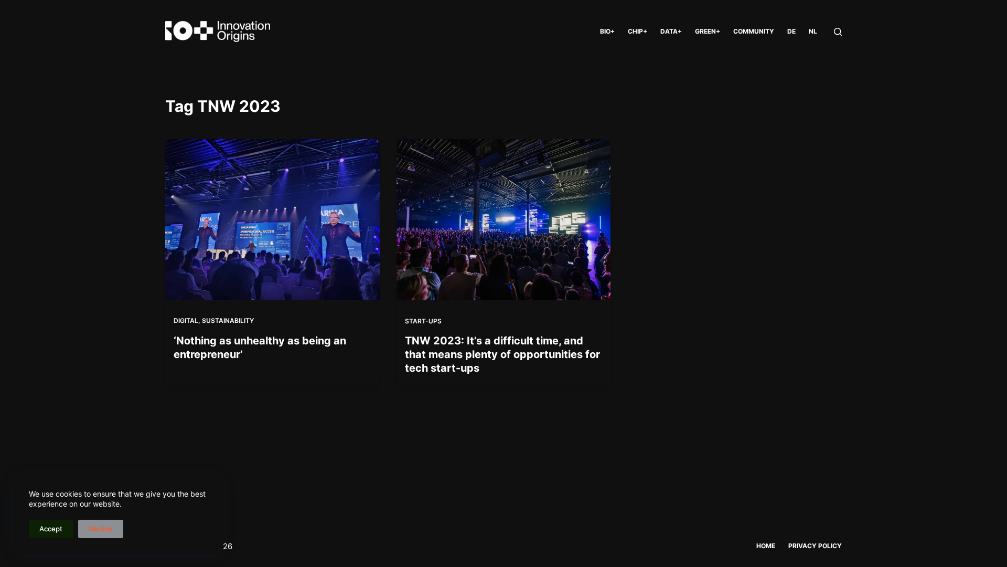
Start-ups (423, 321)
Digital (186, 320)
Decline (101, 528)
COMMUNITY (753, 31)
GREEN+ (707, 31)
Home (765, 546)
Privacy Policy (815, 546)
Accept (50, 528)
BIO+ (607, 31)
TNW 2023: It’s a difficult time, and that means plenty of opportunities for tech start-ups (502, 354)
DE (791, 31)
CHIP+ (637, 31)
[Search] (838, 32)
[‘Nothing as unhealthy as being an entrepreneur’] (272, 219)
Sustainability (228, 320)
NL (813, 31)
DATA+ (671, 31)
